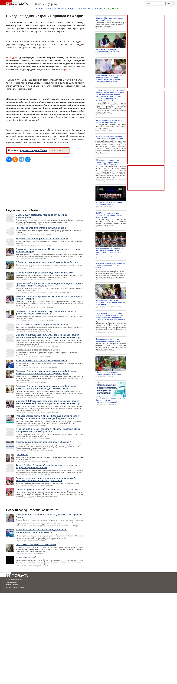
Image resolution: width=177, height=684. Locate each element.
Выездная (12, 58)
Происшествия (83, 8)
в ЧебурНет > (111, 8)
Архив (48, 8)
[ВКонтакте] (9, 159)
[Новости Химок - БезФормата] (14, 3)
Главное (38, 8)
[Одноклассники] (15, 159)
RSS (22, 587)
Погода (70, 8)
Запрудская (66, 70)
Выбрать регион (12, 584)
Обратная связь (11, 583)
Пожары (98, 8)
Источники (59, 8)
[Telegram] (21, 159)
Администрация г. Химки (33, 150)
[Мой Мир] (28, 159)
